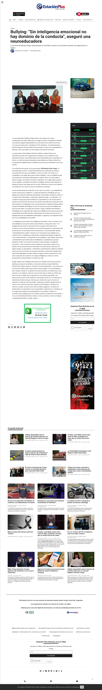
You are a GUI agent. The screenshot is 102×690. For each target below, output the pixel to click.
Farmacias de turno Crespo (46, 19)
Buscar (79, 19)
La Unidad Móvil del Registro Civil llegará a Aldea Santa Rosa (79, 452)
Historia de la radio (83, 628)
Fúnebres (20, 19)
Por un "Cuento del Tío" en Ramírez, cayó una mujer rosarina (79, 533)
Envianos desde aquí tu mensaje (24, 628)
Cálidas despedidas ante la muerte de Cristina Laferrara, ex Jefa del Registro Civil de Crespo (36, 436)
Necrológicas (20, 536)
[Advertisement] (51, 64)
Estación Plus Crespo (21, 50)
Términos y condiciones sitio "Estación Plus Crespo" (29, 632)
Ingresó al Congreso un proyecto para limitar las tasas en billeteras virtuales (51, 570)
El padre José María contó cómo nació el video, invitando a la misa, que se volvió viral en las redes (79, 437)
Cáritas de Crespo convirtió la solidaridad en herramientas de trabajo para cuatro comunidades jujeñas (79, 469)
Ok (82, 687)
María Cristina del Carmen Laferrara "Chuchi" (20, 533)
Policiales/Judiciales (22, 505)
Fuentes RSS (46, 636)
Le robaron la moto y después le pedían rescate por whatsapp (78, 501)
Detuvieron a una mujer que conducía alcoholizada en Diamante (51, 501)
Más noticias (88, 19)
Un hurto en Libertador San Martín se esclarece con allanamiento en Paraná (21, 501)
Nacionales (10, 575)
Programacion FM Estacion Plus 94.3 (61, 632)
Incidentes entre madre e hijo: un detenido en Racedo (83, 236)
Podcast (59, 19)
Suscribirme (82, 322)
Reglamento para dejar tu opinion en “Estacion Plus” (56, 628)
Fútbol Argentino (69, 19)
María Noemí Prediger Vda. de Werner (82, 213)
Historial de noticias (83, 632)
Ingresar (57, 636)
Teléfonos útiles (31, 19)
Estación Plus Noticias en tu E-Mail (82, 307)
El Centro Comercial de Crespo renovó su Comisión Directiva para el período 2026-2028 (36, 469)
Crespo (14, 19)
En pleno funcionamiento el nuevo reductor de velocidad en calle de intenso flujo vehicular (36, 452)
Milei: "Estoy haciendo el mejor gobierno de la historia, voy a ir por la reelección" (21, 570)
